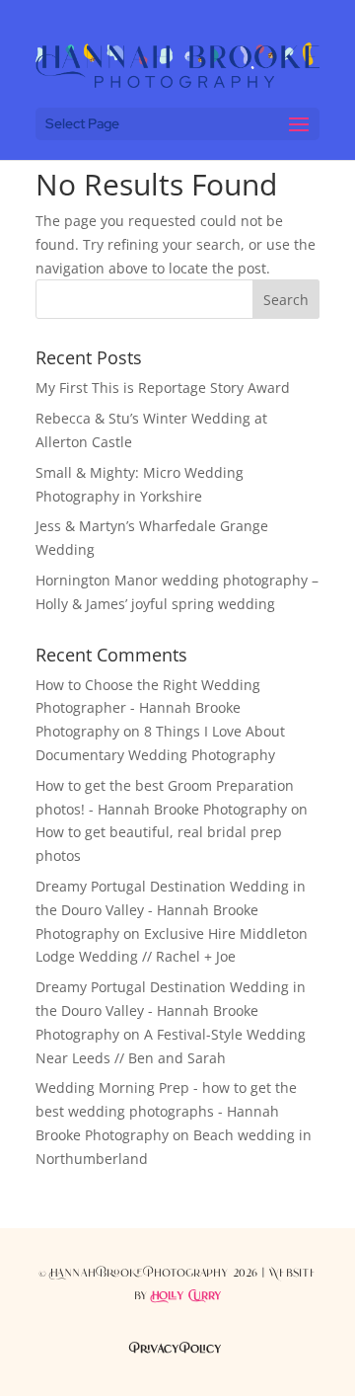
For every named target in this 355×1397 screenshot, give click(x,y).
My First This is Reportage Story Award (163, 387)
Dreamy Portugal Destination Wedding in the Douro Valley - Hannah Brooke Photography (171, 910)
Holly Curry (187, 1296)
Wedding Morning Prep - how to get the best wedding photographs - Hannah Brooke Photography (166, 1111)
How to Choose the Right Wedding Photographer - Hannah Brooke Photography (148, 708)
